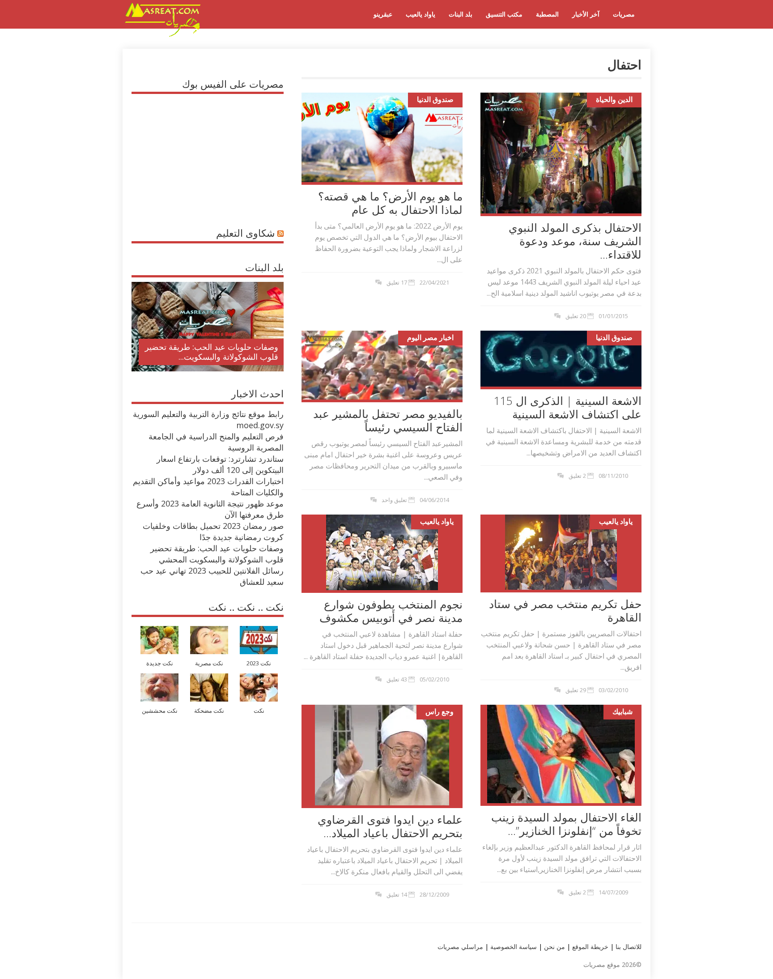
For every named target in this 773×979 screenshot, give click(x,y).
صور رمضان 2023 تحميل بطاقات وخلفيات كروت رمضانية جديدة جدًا (213, 531)
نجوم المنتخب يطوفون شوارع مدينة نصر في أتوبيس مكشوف (391, 610)
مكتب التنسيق (504, 14)
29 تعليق (575, 690)
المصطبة (547, 14)
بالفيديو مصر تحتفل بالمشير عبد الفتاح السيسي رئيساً (388, 420)
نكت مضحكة (209, 711)
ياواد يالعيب (420, 14)
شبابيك (622, 711)
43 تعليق (396, 679)
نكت (259, 711)
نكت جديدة (159, 663)
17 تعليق (396, 282)
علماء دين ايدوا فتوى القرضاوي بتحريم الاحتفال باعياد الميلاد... (390, 826)
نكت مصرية (209, 663)
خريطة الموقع (589, 946)
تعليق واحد (394, 500)
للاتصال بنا (628, 946)
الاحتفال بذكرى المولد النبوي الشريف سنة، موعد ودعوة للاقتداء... (575, 241)
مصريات (624, 14)
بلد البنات (460, 14)
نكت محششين (160, 711)
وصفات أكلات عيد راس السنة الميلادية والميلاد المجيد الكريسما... (215, 351)
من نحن (553, 946)
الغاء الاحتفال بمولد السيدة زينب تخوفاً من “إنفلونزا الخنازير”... (566, 823)
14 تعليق (396, 894)
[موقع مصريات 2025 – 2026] (163, 35)
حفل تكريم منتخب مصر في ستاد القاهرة (565, 610)
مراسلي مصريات (460, 946)
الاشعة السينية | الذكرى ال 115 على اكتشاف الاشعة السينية (567, 407)
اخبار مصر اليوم (430, 337)
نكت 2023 (258, 663)
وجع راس (439, 711)
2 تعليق (577, 476)
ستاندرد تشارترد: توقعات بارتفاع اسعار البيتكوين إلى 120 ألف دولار (220, 464)
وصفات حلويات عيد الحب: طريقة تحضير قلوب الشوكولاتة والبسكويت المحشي (217, 554)
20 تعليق (575, 316)
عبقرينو (383, 14)
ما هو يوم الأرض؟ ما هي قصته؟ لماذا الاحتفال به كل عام (390, 202)
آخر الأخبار (585, 14)
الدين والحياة (614, 99)
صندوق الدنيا (435, 99)
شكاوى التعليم (245, 232)
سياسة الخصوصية (512, 946)
